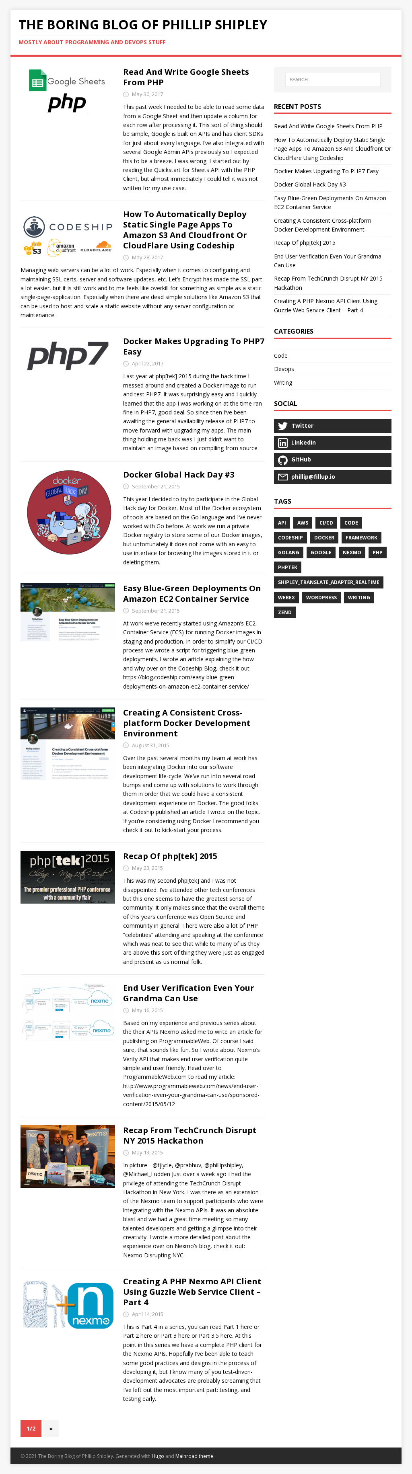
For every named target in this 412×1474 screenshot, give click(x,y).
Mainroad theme (194, 1456)
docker (324, 537)
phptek (287, 567)
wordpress (321, 597)
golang (288, 552)
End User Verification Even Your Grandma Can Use (188, 993)
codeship (290, 537)
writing (359, 597)
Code (281, 355)
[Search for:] (333, 79)
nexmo (352, 552)
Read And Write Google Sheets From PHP (186, 77)
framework (361, 537)
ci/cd (326, 522)
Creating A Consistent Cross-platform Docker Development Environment (187, 723)
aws (302, 522)
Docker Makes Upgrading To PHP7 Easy (193, 346)
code (351, 522)
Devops (284, 369)
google (321, 552)
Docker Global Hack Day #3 (179, 474)
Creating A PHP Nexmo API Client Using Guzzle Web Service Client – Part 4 (192, 1292)
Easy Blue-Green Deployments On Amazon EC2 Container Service (192, 593)
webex (286, 597)
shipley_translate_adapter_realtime (328, 582)
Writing (283, 382)
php (378, 552)
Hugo (158, 1456)
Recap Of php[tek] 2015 (170, 856)
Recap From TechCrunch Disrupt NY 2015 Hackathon (190, 1135)
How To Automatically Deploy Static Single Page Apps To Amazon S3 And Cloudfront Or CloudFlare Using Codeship (185, 230)
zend (285, 612)
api (282, 522)
